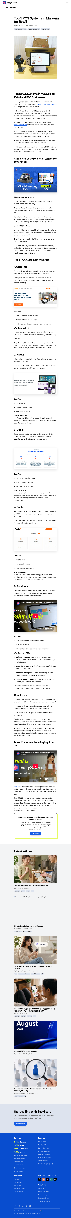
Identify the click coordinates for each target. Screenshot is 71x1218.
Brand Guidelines (43, 1192)
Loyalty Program (43, 1148)
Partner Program (43, 1195)
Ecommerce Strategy (24, 973)
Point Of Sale (45, 29)
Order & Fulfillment (44, 1154)
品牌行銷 (17, 1016)
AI (15, 973)
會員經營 (17, 891)
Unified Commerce (33, 29)
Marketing (21, 1149)
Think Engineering (44, 1201)
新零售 (22, 891)
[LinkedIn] (23, 1206)
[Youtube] (30, 1206)
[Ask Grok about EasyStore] (55, 1179)
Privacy (37, 1211)
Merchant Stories (19, 1188)
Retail (19, 1145)
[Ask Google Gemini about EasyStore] (47, 1179)
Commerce (21, 1142)
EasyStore (17, 787)
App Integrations (43, 1160)
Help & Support (19, 1185)
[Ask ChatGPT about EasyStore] (39, 1179)
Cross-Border (18, 1171)
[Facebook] (15, 1206)
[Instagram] (19, 1206)
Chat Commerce (19, 1168)
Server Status (18, 1192)
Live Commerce (19, 1165)
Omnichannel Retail (20, 29)
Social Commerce (19, 1158)
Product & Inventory (44, 1151)
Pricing (16, 1179)
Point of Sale (42, 1145)
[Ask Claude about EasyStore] (43, 1179)
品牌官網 (23, 1016)
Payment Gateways (44, 1157)
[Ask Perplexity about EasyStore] (51, 1179)
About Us (41, 1188)
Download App (43, 1164)
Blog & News (18, 1182)
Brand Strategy (27, 931)
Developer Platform (44, 1198)
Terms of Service (28, 1211)
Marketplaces (18, 1162)
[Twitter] (26, 1206)
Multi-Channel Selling (21, 1155)
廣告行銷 (30, 1016)
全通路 (28, 891)
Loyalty (19, 1152)
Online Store (18, 931)
